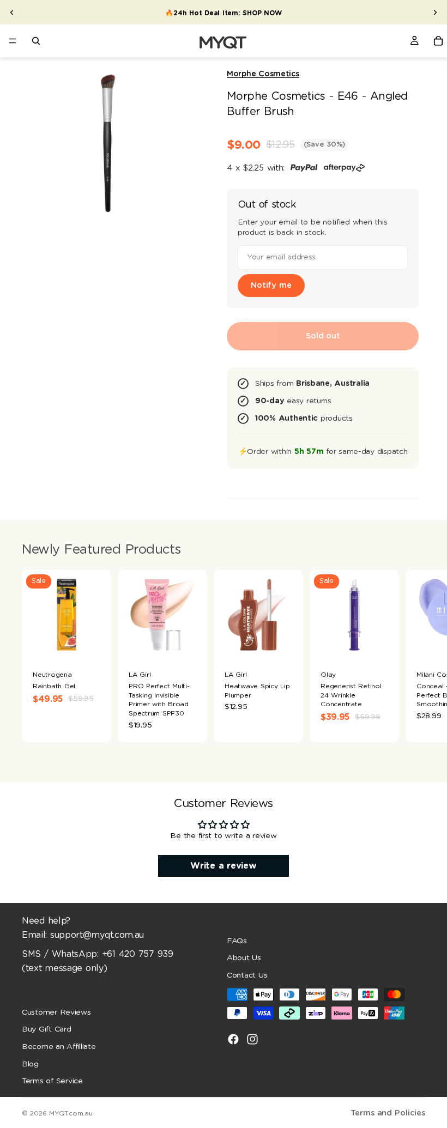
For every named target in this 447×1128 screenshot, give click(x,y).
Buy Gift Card (46, 1029)
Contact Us (247, 975)
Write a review (223, 866)
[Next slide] (435, 13)
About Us (244, 958)
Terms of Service (52, 1081)
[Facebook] (233, 1039)
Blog (30, 1064)
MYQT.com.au (70, 1113)
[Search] (36, 41)
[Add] (190, 642)
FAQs (237, 940)
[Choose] (94, 642)
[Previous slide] (12, 13)
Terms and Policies (388, 1113)
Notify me (271, 285)
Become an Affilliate (59, 1047)
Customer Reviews (56, 1012)
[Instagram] (252, 1039)
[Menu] (12, 40)
